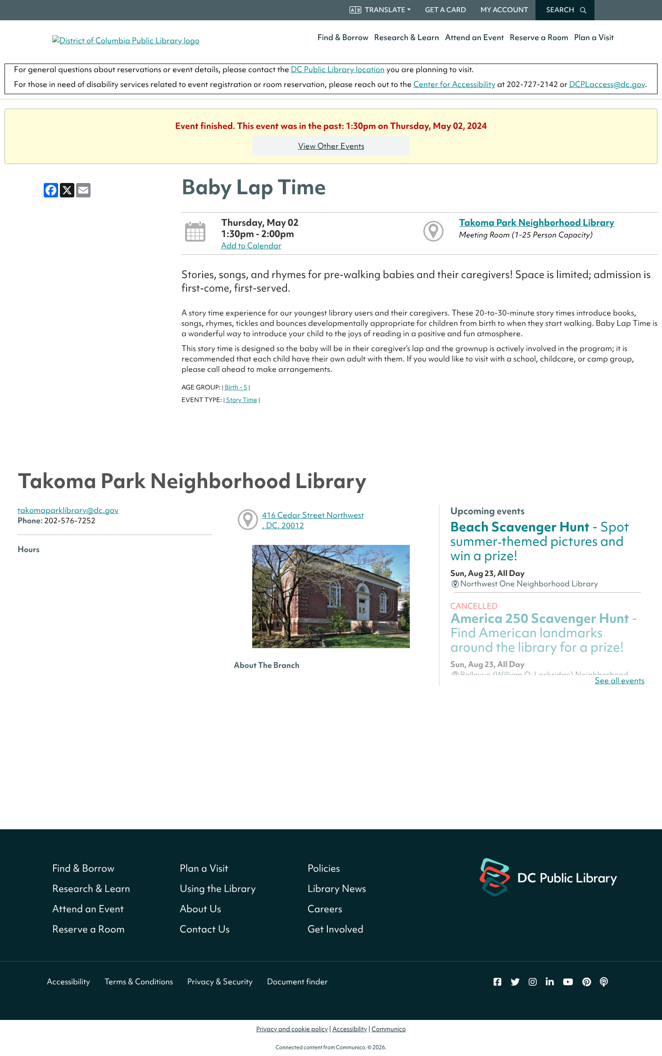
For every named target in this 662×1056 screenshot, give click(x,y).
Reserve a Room (539, 37)
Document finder (297, 981)
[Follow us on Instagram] (533, 982)
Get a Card (445, 9)
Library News (337, 888)
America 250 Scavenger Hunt (543, 632)
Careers (325, 908)
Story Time (241, 400)
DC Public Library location (338, 69)
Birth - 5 (236, 387)
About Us (200, 908)
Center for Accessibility (454, 84)
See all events (619, 680)
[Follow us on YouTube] (568, 982)
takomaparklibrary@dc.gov (68, 510)
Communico (389, 1028)
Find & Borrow (342, 37)
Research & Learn (406, 37)
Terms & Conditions (138, 981)
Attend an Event (474, 37)
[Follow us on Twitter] (515, 982)
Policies (324, 868)
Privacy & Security (220, 981)
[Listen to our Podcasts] (604, 982)
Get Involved (335, 929)
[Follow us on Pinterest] (586, 982)
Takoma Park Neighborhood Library (536, 222)
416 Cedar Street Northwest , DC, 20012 (313, 520)
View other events (331, 146)
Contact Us (205, 929)
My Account (504, 9)
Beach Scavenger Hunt (539, 541)
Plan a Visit (594, 37)
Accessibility (68, 981)
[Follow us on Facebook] (498, 982)
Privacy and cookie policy (292, 1028)
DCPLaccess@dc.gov (607, 84)
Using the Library (218, 888)
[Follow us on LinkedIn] (550, 982)
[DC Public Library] (548, 876)
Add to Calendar (251, 245)
